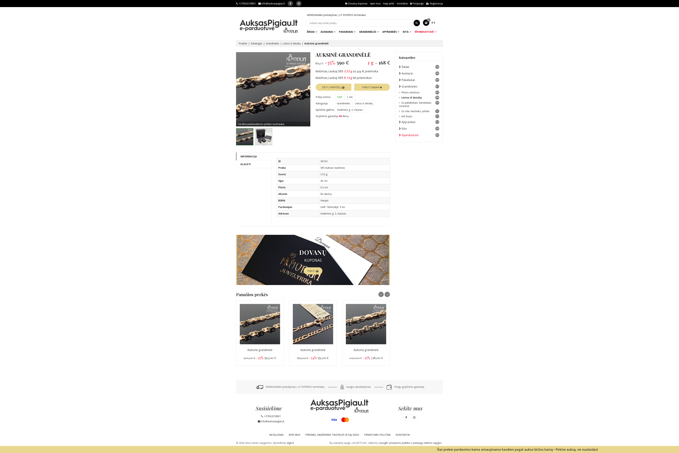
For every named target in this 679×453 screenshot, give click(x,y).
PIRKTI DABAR (371, 87)
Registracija (436, 3)
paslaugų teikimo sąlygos (427, 443)
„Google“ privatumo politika (394, 443)
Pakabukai (346, 31)
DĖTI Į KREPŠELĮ (332, 87)
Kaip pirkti (388, 3)
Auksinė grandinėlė (259, 350)
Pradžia (243, 43)
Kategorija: (322, 103)
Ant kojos (419, 116)
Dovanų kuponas (357, 3)
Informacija (248, 156)
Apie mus (375, 3)
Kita (406, 31)
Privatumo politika (377, 434)
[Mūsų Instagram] (298, 3)
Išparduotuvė (424, 31)
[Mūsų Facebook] (290, 3)
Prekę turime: (323, 97)
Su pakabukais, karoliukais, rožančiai (419, 104)
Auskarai (327, 31)
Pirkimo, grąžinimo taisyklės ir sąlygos (332, 434)
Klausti (245, 164)
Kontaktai (402, 3)
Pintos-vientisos (420, 92)
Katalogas (256, 43)
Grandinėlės (367, 31)
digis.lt (290, 443)
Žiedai (311, 31)
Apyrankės (389, 31)
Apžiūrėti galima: (325, 109)
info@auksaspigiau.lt (273, 3)
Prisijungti (418, 3)
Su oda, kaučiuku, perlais (419, 111)
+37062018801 (247, 3)
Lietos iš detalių (292, 43)
